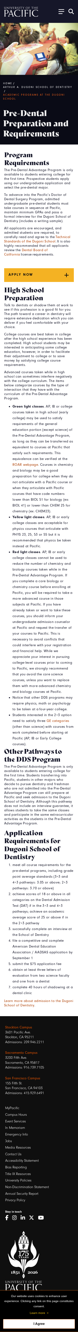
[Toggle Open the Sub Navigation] (60, 11)
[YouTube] (42, 1218)
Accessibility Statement (22, 1161)
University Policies (18, 1180)
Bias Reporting (16, 1167)
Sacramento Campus (21, 1052)
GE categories (58, 721)
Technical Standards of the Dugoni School (37, 239)
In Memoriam (15, 1128)
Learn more (37, 1313)
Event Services (15, 1121)
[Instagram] (16, 1218)
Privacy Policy (15, 1200)
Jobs (8, 1141)
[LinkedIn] (24, 1218)
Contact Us (13, 1154)
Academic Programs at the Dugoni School (34, 96)
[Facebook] (8, 1218)
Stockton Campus (18, 1027)
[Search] (71, 11)
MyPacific (12, 1108)
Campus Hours (16, 1115)
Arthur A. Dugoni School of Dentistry (37, 87)
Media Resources (18, 1147)
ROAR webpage (25, 464)
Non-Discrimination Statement (27, 1187)
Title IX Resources (18, 1174)
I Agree (39, 1324)
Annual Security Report (21, 1194)
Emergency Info (16, 1134)
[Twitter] (33, 1218)
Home (7, 83)
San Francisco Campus (22, 1078)
